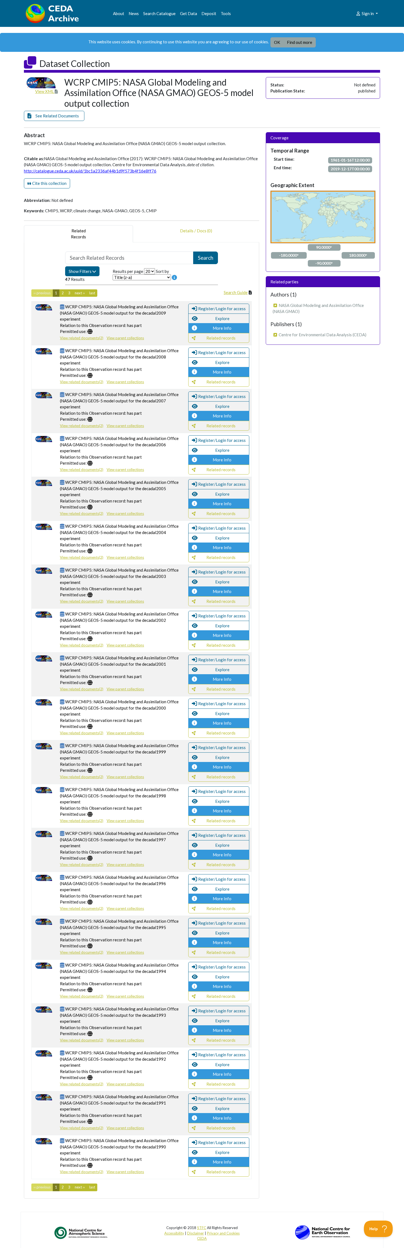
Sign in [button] (368, 13)
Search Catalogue (159, 13)
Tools (226, 13)
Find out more (299, 42)
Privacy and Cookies (223, 1233)
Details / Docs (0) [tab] (196, 230)
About (118, 13)
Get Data (188, 13)
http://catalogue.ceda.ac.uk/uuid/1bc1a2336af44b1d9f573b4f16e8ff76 (90, 170)
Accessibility (174, 1233)
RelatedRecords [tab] (78, 233)
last (92, 293)
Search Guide (236, 292)
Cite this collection (49, 183)
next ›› (80, 293)
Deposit (208, 13)
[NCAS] (81, 1232)
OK (277, 42)
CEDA (202, 1238)
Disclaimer (195, 1233)
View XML (45, 91)
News (134, 13)
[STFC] (322, 1231)
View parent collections (125, 338)
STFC (201, 1228)
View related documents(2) (81, 338)
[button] (54, 116)
